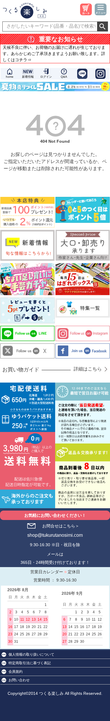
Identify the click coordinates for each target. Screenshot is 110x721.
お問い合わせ (19, 680)
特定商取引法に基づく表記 (30, 663)
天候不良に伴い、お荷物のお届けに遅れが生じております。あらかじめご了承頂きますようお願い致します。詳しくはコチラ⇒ (54, 53)
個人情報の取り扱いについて (31, 654)
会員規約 (16, 672)
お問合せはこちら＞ (60, 526)
